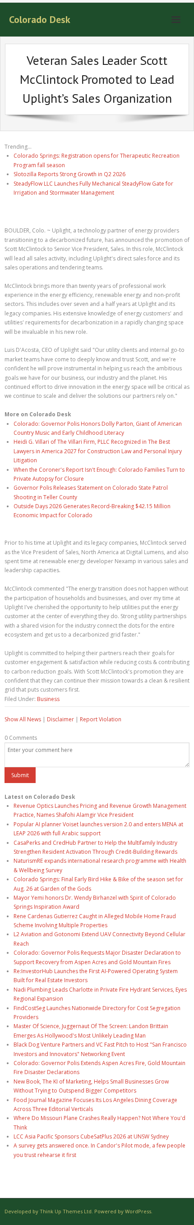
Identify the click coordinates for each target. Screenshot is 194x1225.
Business (48, 699)
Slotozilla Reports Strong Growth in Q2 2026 (69, 174)
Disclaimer (60, 719)
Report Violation (100, 719)
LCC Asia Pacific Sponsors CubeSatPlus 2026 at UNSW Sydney (91, 1136)
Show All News (23, 719)
